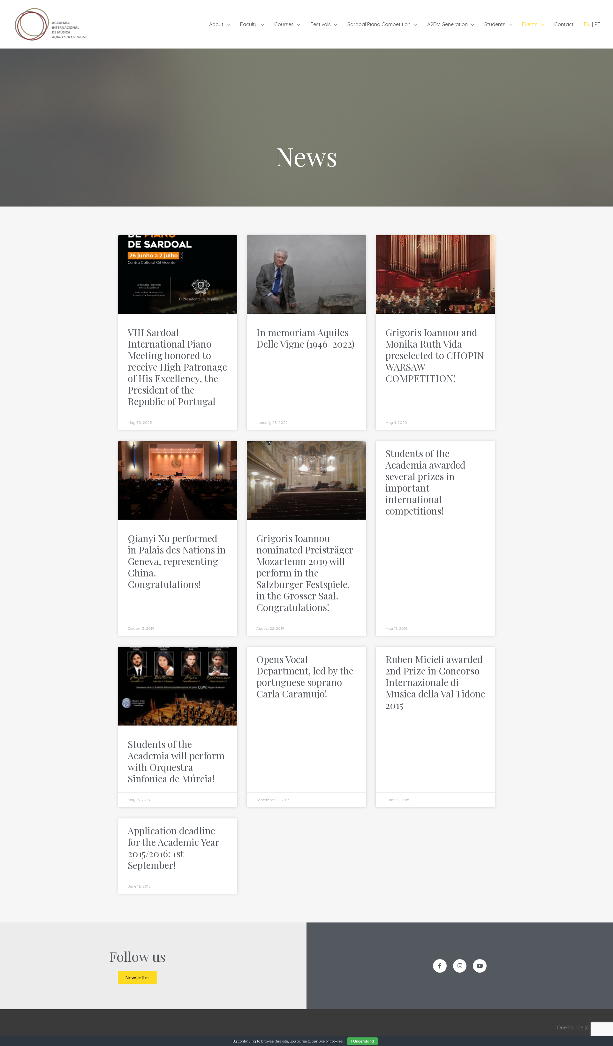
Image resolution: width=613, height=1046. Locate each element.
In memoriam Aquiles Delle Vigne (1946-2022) (305, 338)
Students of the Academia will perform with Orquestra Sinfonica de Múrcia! (176, 761)
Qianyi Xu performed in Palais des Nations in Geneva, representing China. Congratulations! (177, 561)
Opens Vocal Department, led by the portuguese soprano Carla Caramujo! (304, 676)
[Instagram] (460, 966)
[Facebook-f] (440, 966)
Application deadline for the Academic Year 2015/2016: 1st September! (173, 847)
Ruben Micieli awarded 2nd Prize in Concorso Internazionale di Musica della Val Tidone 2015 (435, 682)
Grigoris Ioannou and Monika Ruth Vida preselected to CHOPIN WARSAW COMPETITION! (434, 355)
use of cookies (331, 1041)
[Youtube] (480, 966)
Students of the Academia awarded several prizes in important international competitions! (425, 482)
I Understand (362, 1041)
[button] (137, 977)
